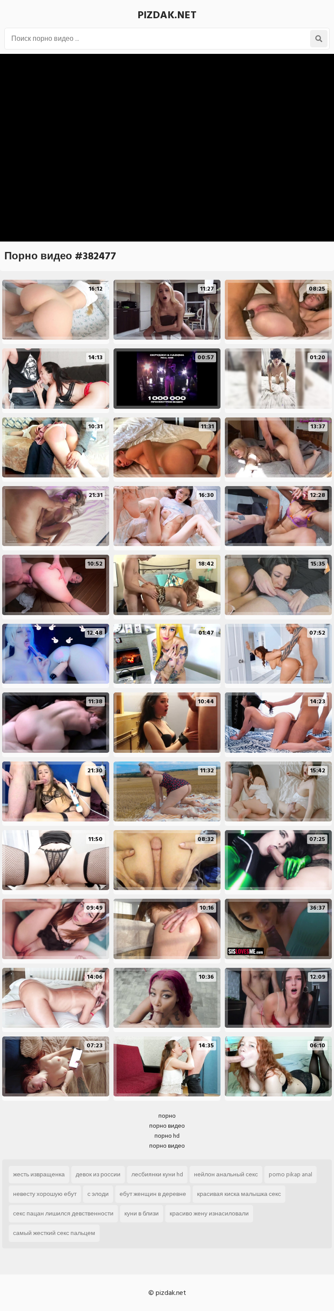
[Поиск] (318, 38)
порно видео (167, 1126)
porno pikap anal (290, 1174)
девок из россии (98, 1174)
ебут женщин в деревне (153, 1194)
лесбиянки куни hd (157, 1174)
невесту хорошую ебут (45, 1194)
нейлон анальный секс (226, 1174)
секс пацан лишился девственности (63, 1213)
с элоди (98, 1194)
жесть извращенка (39, 1174)
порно (167, 1116)
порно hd (167, 1136)
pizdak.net (167, 15)
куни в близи (141, 1213)
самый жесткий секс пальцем (54, 1233)
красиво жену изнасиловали (209, 1213)
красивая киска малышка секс (239, 1194)
